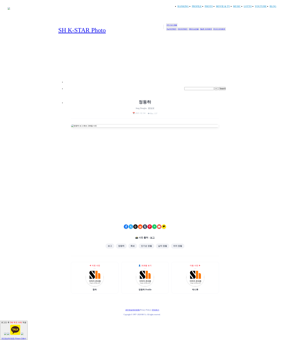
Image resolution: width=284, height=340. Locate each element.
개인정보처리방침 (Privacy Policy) (13, 338)
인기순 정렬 (146, 246)
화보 (133, 246)
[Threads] (135, 226)
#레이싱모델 (194, 29)
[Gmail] (159, 226)
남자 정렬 (162, 246)
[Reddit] (140, 226)
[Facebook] (126, 226)
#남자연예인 (171, 29)
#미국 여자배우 (219, 29)
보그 (152, 237)
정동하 (121, 246)
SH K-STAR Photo (82, 30)
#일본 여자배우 (206, 29)
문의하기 (155, 310)
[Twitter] (131, 226)
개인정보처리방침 (132, 310)
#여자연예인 (183, 29)
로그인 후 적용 (13, 330)
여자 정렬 (177, 246)
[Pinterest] (149, 226)
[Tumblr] (145, 226)
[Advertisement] (145, 62)
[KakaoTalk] (164, 226)
